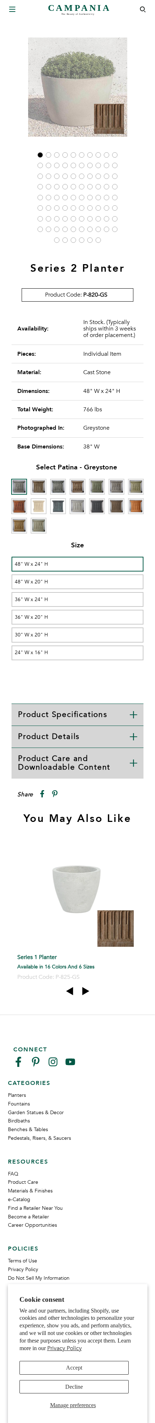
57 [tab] (90, 208)
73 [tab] (56, 229)
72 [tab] (48, 229)
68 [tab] (98, 219)
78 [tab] (98, 229)
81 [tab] (56, 240)
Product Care (23, 1182)
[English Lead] (116, 487)
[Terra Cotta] (136, 506)
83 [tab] (73, 240)
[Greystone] (19, 487)
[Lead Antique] (58, 506)
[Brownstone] (77, 487)
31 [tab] (40, 186)
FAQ (13, 1173)
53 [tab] (56, 208)
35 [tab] (73, 186)
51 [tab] (40, 208)
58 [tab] (98, 208)
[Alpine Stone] (58, 487)
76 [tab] (81, 229)
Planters (17, 1095)
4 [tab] (65, 155)
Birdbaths (19, 1120)
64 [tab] (65, 219)
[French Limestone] (38, 506)
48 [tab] (98, 197)
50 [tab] (115, 197)
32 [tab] (48, 186)
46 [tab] (81, 197)
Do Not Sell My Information (39, 1278)
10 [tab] (115, 155)
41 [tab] (40, 197)
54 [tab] (65, 208)
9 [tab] (106, 155)
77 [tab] (90, 229)
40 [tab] (115, 186)
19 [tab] (106, 165)
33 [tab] (56, 186)
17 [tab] (90, 165)
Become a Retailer (28, 1216)
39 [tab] (106, 186)
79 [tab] (106, 229)
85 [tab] (90, 240)
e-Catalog (19, 1199)
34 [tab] (65, 186)
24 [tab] (65, 176)
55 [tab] (73, 208)
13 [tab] (56, 165)
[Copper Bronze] (97, 487)
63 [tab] (56, 219)
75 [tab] (73, 229)
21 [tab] (40, 176)
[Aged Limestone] (38, 487)
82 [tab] (65, 240)
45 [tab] (73, 197)
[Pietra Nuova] (116, 506)
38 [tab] (98, 186)
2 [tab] (48, 155)
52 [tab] (48, 208)
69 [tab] (106, 219)
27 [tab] (90, 176)
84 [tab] (81, 240)
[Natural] (77, 506)
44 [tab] (65, 197)
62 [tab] (48, 219)
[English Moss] (136, 487)
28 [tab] (98, 176)
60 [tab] (115, 208)
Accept (74, 1368)
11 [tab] (40, 165)
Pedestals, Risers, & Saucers (39, 1138)
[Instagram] (53, 1064)
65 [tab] (73, 219)
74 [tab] (65, 229)
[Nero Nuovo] (97, 506)
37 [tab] (90, 186)
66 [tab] (81, 219)
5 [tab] (73, 155)
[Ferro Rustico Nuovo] (19, 506)
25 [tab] (73, 176)
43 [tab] (56, 197)
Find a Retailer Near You (35, 1208)
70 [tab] (115, 219)
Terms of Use (22, 1260)
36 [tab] (81, 186)
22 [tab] (48, 176)
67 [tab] (90, 219)
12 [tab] (48, 165)
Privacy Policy (64, 1348)
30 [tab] (115, 176)
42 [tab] (48, 197)
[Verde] (38, 526)
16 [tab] (81, 165)
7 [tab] (90, 155)
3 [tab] (56, 155)
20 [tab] (115, 165)
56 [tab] (81, 208)
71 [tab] (40, 229)
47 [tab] (90, 197)
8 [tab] (98, 155)
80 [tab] (115, 229)
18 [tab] (98, 165)
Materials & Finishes (30, 1190)
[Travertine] (19, 526)
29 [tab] (106, 176)
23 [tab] (56, 176)
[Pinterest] (36, 1064)
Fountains (19, 1103)
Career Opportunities (32, 1225)
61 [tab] (40, 219)
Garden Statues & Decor (36, 1112)
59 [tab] (106, 208)
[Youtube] (70, 1064)
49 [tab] (106, 197)
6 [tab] (81, 155)
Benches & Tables (28, 1129)
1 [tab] (40, 155)
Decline (74, 1387)
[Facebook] (18, 1064)
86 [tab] (98, 240)
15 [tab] (73, 165)
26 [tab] (81, 176)
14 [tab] (65, 165)
